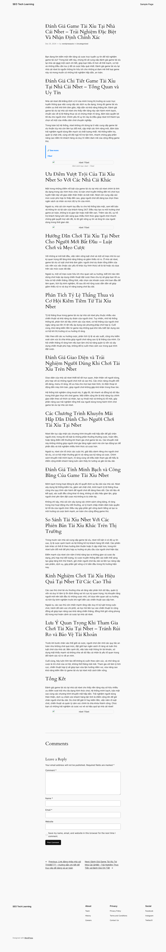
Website (49, 821)
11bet (49, 156)
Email (48, 810)
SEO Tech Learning (23, 4)
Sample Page (146, 4)
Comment (51, 770)
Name (49, 798)
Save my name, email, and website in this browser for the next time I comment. (81, 834)
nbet (58, 63)
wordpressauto (68, 44)
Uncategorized (82, 44)
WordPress (28, 938)
